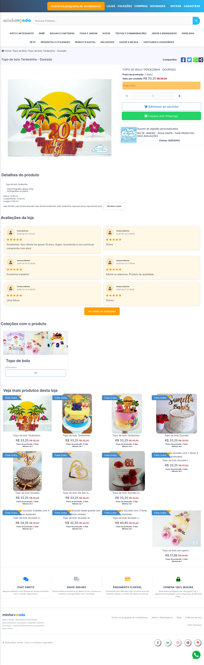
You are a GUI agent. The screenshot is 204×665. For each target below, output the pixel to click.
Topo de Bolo (19, 50)
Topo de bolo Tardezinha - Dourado (47, 50)
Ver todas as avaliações (102, 311)
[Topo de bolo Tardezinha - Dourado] (59, 118)
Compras (141, 6)
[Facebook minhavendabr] (158, 643)
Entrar (176, 6)
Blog (179, 617)
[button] (159, 6)
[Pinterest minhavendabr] (188, 643)
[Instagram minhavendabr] (178, 643)
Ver (35, 373)
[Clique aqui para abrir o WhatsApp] (196, 655)
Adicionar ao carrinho (163, 106)
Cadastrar (192, 6)
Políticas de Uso (193, 617)
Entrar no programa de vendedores (76, 6)
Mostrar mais (114, 206)
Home (7, 50)
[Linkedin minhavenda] (168, 643)
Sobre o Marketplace (162, 617)
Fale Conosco (195, 625)
